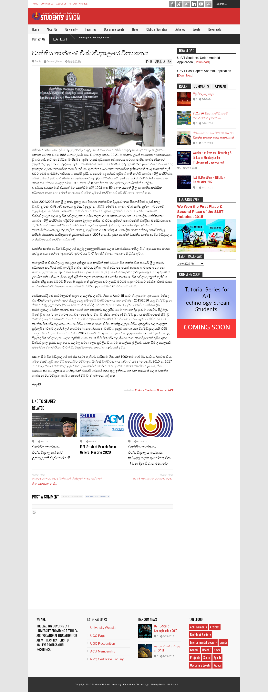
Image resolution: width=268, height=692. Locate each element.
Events (197, 29)
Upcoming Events (114, 29)
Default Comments (72, 496)
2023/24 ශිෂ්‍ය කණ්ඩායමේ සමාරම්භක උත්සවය (210, 115)
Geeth (162, 684)
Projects (195, 657)
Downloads (214, 29)
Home (35, 4)
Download (201, 62)
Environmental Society (203, 642)
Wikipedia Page (186, 4)
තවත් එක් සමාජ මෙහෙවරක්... (153, 478)
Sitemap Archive (78, 4)
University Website (103, 627)
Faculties (90, 29)
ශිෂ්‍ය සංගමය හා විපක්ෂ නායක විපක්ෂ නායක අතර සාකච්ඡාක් (213, 135)
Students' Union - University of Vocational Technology (120, 684)
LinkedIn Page (194, 4)
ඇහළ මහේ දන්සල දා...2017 (167, 648)
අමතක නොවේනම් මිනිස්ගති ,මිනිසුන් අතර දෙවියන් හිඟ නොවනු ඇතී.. (67, 481)
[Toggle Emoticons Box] (34, 512)
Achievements (198, 627)
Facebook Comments (97, 496)
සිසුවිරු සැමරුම (203, 93)
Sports (217, 657)
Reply (38, 61)
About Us (61, 4)
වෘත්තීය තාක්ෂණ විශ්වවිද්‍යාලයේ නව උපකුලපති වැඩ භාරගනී (51, 452)
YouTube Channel (201, 4)
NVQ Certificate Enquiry (107, 659)
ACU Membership (102, 651)
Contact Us (47, 4)
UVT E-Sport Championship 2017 (166, 628)
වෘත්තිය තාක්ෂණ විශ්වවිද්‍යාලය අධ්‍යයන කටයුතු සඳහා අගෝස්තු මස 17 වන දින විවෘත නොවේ (149, 455)
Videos (217, 665)
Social (207, 657)
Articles (180, 29)
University (71, 29)
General (50, 61)
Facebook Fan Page (172, 4)
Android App (208, 4)
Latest (60, 39)
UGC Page (98, 635)
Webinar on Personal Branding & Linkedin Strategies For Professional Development (212, 157)
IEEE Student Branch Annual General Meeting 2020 (98, 449)
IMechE (206, 650)
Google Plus (179, 4)
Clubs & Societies (157, 29)
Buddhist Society (200, 634)
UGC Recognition (102, 643)
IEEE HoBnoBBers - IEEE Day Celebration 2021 (209, 179)
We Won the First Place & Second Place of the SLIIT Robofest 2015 (200, 211)
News (135, 29)
